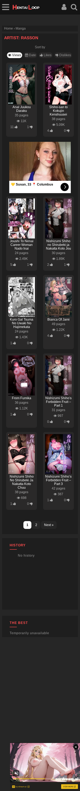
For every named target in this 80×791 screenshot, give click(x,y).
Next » (49, 525)
